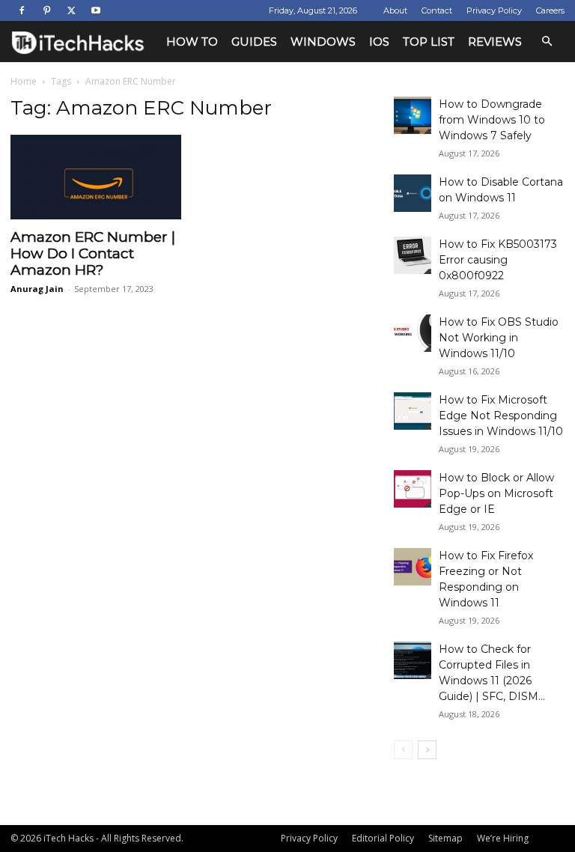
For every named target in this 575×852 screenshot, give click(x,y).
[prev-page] (403, 749)
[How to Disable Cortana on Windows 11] (412, 193)
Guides (254, 41)
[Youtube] (96, 10)
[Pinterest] (46, 10)
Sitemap (445, 838)
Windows (323, 41)
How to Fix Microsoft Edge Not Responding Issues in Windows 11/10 (501, 415)
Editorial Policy (383, 838)
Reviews (495, 41)
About (395, 10)
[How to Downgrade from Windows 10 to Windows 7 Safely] (412, 115)
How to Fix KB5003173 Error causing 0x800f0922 (498, 259)
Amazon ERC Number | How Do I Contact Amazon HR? (92, 253)
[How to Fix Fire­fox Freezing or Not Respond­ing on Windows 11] (412, 566)
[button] (547, 41)
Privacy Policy (494, 10)
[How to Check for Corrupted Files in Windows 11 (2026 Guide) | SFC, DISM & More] (412, 660)
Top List (428, 41)
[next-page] (427, 749)
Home (23, 81)
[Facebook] (21, 10)
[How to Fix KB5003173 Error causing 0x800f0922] (412, 255)
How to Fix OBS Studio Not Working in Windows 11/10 (499, 337)
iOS (379, 41)
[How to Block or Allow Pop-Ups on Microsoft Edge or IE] (412, 489)
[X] (71, 10)
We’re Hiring (503, 838)
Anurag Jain (37, 288)
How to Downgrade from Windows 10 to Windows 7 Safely (492, 119)
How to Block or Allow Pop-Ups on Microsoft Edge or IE (496, 493)
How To (192, 41)
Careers (550, 10)
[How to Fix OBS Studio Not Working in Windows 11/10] (412, 333)
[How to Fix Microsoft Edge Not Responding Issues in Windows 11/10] (412, 411)
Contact (437, 10)
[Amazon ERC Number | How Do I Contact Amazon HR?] (95, 177)
